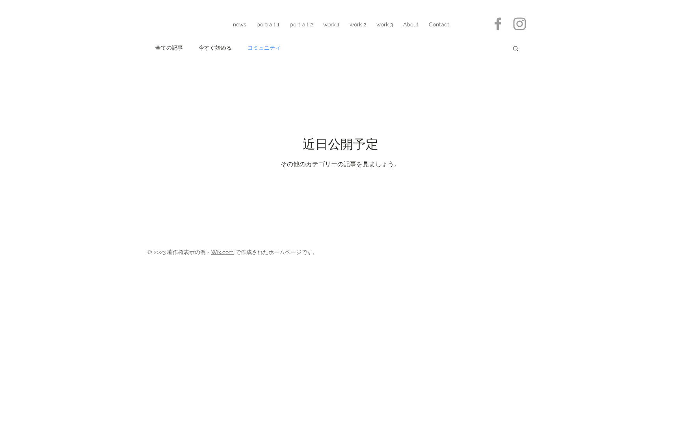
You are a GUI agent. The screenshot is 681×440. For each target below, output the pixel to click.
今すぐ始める (215, 48)
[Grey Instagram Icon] (519, 23)
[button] (515, 49)
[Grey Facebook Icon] (497, 23)
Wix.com (222, 252)
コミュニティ (264, 48)
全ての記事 (169, 48)
